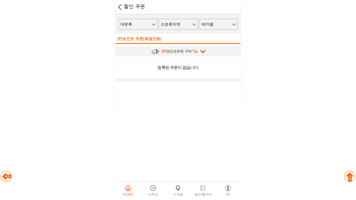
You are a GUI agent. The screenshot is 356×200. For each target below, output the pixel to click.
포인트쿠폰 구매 (180, 51)
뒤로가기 (119, 7)
